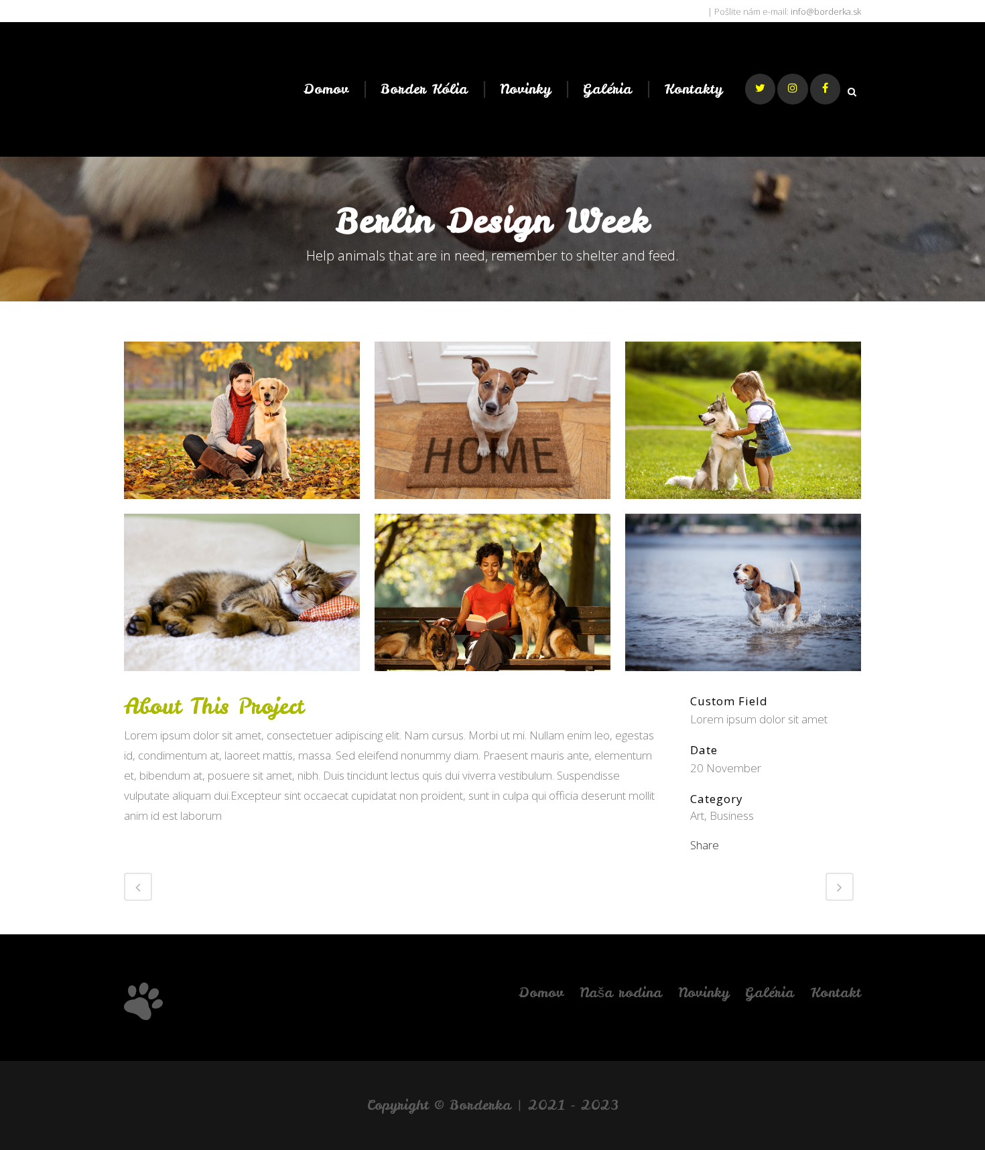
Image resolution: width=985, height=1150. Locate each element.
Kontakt (835, 992)
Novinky (703, 992)
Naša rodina (621, 992)
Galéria (769, 992)
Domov (541, 992)
